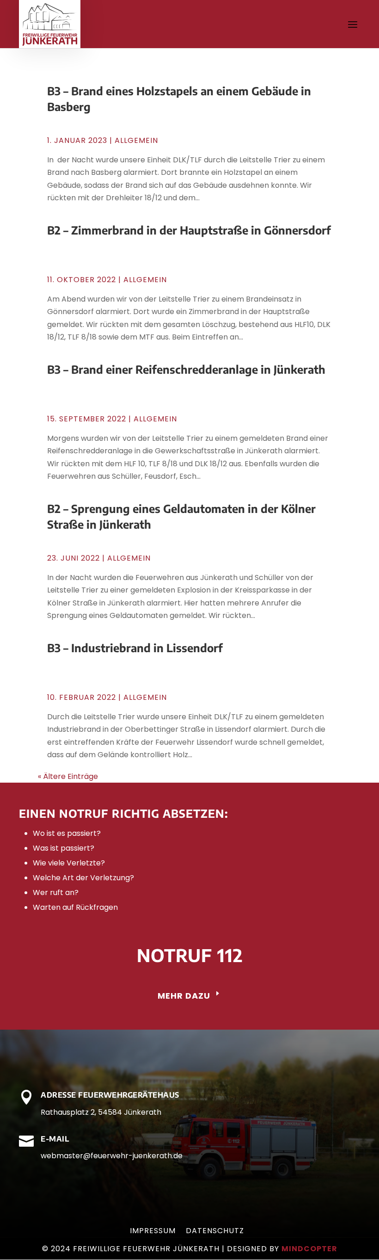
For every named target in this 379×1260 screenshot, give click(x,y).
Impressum (153, 1232)
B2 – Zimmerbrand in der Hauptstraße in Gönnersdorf (189, 230)
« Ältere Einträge (68, 776)
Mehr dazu (184, 995)
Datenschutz (215, 1232)
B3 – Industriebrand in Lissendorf (135, 648)
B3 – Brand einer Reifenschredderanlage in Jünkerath (186, 369)
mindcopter (309, 1248)
